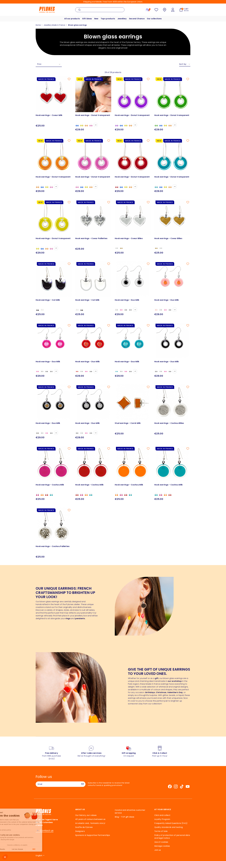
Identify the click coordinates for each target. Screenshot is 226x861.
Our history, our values (86, 815)
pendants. (80, 618)
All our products (72, 18)
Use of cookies (161, 842)
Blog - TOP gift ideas (124, 817)
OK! (43, 849)
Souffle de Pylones (84, 827)
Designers (80, 831)
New (96, 18)
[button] (5, 857)
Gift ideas (87, 18)
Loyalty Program (162, 819)
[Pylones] (47, 9)
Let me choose (27, 849)
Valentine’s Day (175, 692)
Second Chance (137, 18)
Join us (157, 850)
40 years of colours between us (90, 819)
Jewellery (122, 18)
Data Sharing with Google (15, 839)
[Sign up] (82, 784)
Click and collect (162, 815)
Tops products (108, 18)
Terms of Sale (160, 831)
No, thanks (11, 849)
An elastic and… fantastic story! (90, 823)
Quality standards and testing (168, 827)
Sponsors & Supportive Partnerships (92, 835)
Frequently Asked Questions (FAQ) (170, 823)
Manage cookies (162, 846)
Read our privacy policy (13, 830)
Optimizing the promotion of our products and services (25, 837)
